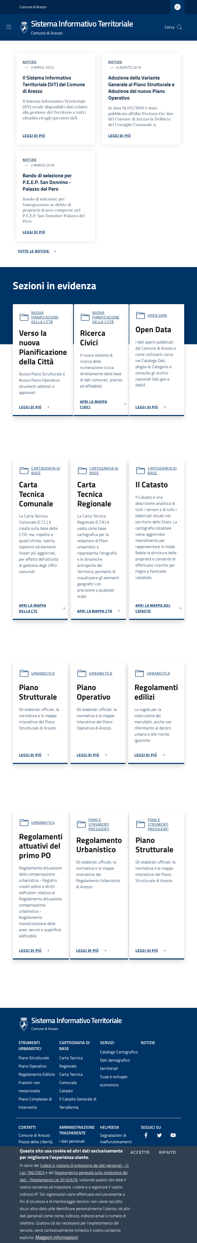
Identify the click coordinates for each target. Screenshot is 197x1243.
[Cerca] (179, 27)
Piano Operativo (32, 1066)
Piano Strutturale (33, 1058)
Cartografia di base (45, 470)
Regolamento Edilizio (36, 1074)
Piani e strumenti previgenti (98, 824)
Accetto (140, 1152)
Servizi (107, 1042)
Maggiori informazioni (56, 1237)
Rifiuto (167, 1152)
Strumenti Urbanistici (29, 1045)
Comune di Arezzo (32, 7)
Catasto (66, 1091)
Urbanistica (43, 673)
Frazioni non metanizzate (29, 1086)
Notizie (30, 62)
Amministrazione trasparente (77, 1130)
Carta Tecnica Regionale (71, 1062)
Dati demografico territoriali (115, 1064)
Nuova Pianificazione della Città (45, 317)
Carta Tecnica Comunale (71, 1078)
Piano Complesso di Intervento (35, 1103)
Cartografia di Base (74, 1045)
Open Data (157, 315)
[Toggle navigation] (9, 27)
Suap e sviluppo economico (113, 1080)
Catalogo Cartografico (118, 1052)
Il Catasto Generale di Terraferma (77, 1103)
